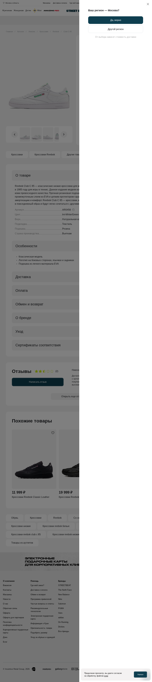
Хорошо (140, 674)
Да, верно (115, 20)
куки (106, 676)
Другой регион (116, 29)
